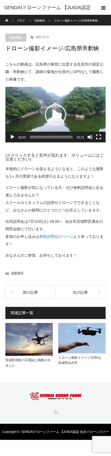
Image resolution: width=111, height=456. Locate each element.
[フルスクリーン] (98, 137)
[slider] (51, 137)
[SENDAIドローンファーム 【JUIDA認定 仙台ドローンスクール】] (55, 396)
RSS (55, 411)
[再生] (12, 137)
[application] (55, 114)
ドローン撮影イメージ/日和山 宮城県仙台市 (81, 360)
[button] (55, 114)
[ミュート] (90, 137)
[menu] (103, 7)
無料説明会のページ (56, 236)
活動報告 (15, 38)
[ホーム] (7, 17)
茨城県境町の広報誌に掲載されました (28, 362)
